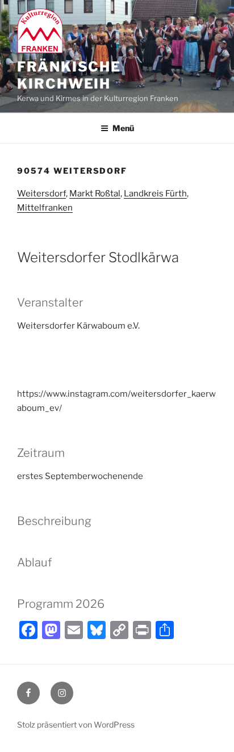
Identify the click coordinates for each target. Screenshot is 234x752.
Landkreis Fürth (155, 193)
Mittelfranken (45, 208)
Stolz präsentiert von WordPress (76, 724)
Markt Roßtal (94, 193)
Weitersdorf (41, 193)
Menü (123, 128)
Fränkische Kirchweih (69, 75)
